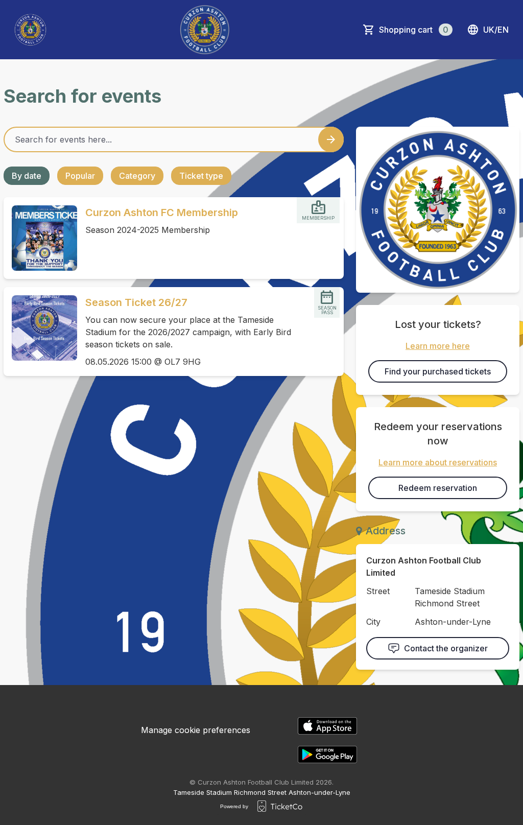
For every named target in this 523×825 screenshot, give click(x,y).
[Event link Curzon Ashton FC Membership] (40, 238)
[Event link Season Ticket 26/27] (40, 328)
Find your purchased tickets (438, 371)
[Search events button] (331, 139)
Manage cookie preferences (195, 730)
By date (26, 176)
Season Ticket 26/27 (136, 302)
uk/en (496, 30)
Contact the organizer (446, 648)
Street (378, 591)
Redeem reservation (437, 488)
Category (137, 176)
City (373, 622)
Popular (80, 176)
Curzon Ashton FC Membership (161, 212)
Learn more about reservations (437, 462)
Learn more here (438, 346)
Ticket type (201, 176)
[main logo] (30, 29)
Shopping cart (413, 30)
